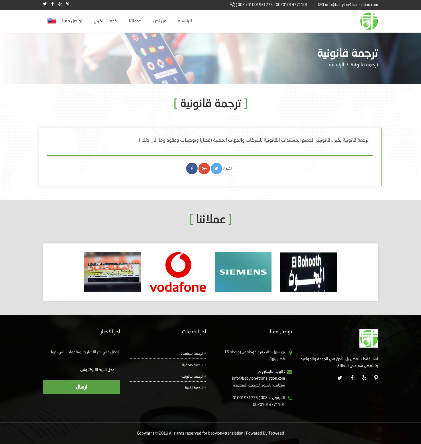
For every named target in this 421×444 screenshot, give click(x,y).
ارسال (81, 387)
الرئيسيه (185, 21)
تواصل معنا (72, 21)
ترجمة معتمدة (191, 354)
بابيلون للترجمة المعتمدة (252, 385)
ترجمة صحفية (192, 365)
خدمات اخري (105, 21)
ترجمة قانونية (192, 376)
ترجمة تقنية (194, 388)
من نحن (159, 21)
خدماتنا (135, 21)
